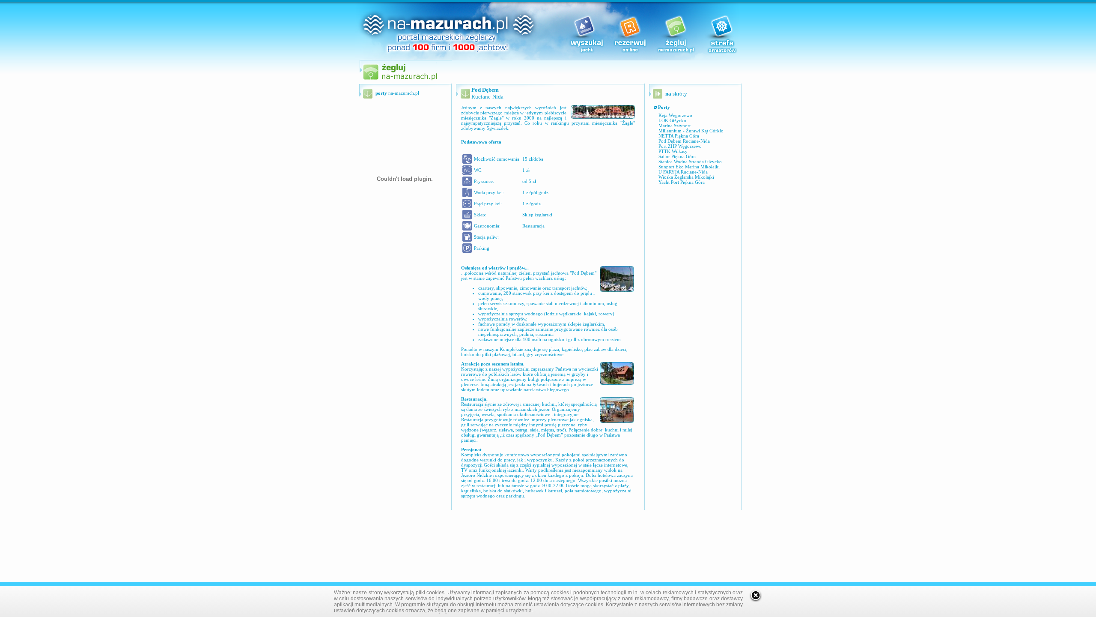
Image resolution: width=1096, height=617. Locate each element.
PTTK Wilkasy (673, 151)
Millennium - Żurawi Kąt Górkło (691, 130)
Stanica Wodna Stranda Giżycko (690, 161)
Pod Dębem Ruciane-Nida (684, 141)
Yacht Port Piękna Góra (681, 182)
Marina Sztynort (674, 125)
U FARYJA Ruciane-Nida (683, 171)
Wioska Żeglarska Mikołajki (686, 177)
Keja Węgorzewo (675, 115)
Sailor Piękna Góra (677, 156)
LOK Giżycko (672, 120)
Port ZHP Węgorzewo (680, 146)
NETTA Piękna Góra (678, 135)
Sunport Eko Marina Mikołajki (689, 166)
